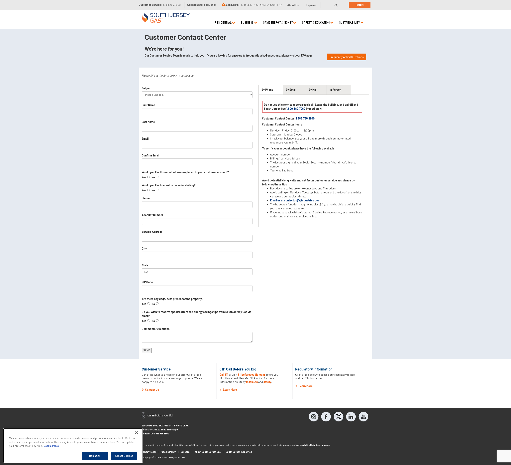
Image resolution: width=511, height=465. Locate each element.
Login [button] (359, 5)
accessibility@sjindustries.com (313, 445)
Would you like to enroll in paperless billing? (168, 185)
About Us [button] (293, 5)
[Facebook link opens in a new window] (326, 416)
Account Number (152, 215)
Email (145, 138)
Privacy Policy (149, 451)
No (153, 177)
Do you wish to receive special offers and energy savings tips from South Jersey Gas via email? (196, 314)
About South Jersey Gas (208, 451)
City (144, 248)
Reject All (94, 455)
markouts (252, 381)
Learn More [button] (229, 389)
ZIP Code (147, 282)
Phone (146, 198)
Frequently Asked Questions (347, 57)
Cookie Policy (168, 451)
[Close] (136, 432)
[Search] (336, 5)
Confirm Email (150, 155)
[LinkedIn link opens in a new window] (351, 416)
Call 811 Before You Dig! (201, 4)
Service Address (152, 231)
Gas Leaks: (233, 4)
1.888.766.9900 (161, 433)
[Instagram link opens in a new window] (314, 416)
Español (311, 5)
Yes (144, 177)
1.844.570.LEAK (180, 425)
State (145, 265)
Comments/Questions (155, 329)
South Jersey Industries (239, 451)
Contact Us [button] (152, 389)
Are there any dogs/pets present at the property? (172, 299)
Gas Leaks (147, 425)
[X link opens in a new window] (339, 416)
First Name (148, 105)
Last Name (148, 121)
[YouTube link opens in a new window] (363, 416)
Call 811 (224, 374)
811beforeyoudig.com (251, 374)
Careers (185, 451)
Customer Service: (160, 4)
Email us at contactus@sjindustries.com (295, 200)
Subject (147, 88)
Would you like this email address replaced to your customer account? (185, 172)
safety (267, 381)
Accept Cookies (124, 455)
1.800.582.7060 (295, 108)
